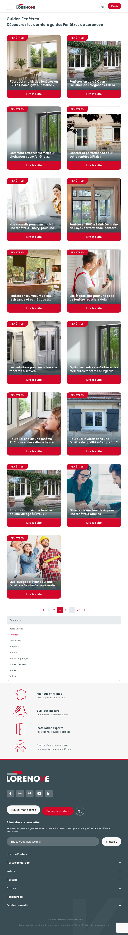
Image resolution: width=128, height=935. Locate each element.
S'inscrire (111, 841)
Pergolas (14, 646)
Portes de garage (19, 658)
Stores (13, 670)
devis (114, 6)
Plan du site (45, 925)
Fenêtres (14, 634)
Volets (13, 676)
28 (78, 610)
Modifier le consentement (95, 925)
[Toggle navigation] (10, 6)
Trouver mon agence (23, 809)
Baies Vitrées (16, 628)
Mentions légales (28, 925)
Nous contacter (62, 925)
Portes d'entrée (18, 664)
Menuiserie (15, 640)
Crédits (76, 925)
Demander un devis (58, 811)
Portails (13, 652)
